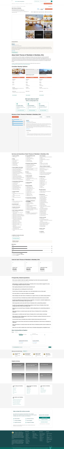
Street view (39, 34)
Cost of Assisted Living (44, 364)
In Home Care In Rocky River (16, 403)
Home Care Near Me (49, 438)
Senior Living (13, 6)
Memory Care (21, 11)
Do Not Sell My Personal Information (28, 442)
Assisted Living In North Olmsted (17, 400)
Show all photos (48, 34)
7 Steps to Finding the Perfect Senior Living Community (17, 365)
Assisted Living (25, 11)
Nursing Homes (17, 11)
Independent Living (14, 12)
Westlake (18, 6)
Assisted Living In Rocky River (16, 402)
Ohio (15, 6)
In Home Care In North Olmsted (16, 401)
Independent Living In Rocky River (17, 404)
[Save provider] (51, 6)
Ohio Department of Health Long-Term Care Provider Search (21, 64)
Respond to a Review (45, 419)
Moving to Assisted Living (17, 374)
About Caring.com (42, 433)
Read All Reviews (14, 52)
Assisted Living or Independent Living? (46, 375)
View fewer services (16, 238)
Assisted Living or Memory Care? (32, 374)
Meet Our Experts (42, 434)
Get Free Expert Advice (20, 110)
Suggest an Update (44, 417)
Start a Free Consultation (48, 3)
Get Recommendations (32, 110)
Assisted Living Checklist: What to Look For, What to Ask (32, 365)
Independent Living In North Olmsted (17, 399)
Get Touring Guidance (43, 110)
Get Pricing (18, 77)
